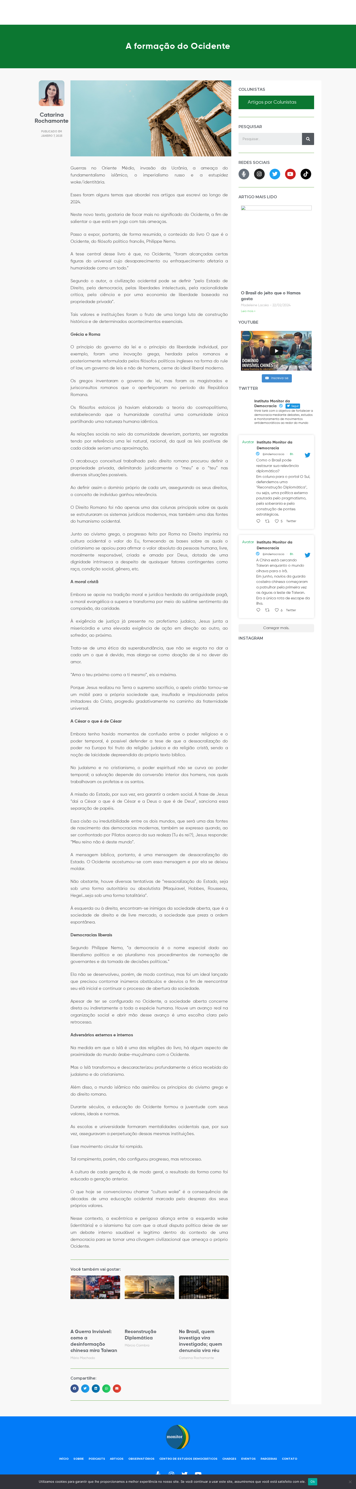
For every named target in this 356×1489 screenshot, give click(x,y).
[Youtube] (290, 174)
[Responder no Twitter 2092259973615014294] (259, 521)
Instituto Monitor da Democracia (274, 445)
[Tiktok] (306, 174)
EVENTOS (248, 1458)
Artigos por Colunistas (272, 102)
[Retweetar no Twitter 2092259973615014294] (269, 521)
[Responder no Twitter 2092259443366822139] (259, 610)
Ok (312, 1481)
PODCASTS (97, 1458)
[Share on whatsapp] (106, 1388)
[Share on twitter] (85, 1388)
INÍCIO (64, 1458)
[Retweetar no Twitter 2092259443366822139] (269, 610)
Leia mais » (248, 311)
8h (291, 454)
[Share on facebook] (74, 1388)
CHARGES (229, 1458)
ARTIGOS (117, 1458)
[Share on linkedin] (96, 1388)
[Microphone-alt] (244, 174)
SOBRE (78, 1458)
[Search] (308, 139)
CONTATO (289, 1458)
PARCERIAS (269, 1458)
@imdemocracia (273, 454)
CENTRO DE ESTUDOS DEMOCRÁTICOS (188, 1458)
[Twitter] (275, 174)
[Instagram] (259, 174)
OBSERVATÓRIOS (141, 1458)
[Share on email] (117, 1388)
